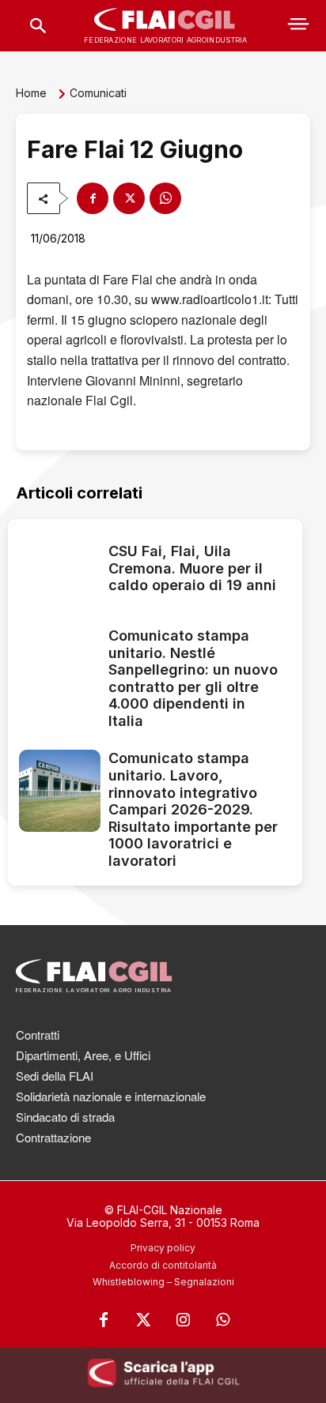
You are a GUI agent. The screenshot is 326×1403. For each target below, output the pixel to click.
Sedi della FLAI (54, 1075)
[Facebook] (92, 198)
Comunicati (98, 93)
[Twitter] (143, 1320)
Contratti (37, 1034)
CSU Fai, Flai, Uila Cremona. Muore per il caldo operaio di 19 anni (192, 568)
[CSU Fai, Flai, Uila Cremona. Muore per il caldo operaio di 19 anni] (59, 570)
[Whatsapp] (222, 1320)
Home (31, 93)
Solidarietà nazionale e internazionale (111, 1096)
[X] (129, 198)
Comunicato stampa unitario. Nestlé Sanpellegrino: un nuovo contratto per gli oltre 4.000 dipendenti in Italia (193, 678)
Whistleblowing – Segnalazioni (163, 1282)
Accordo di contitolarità (163, 1265)
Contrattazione (53, 1137)
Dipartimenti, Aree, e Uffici (83, 1055)
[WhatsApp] (165, 198)
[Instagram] (183, 1320)
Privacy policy (163, 1248)
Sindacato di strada (65, 1116)
